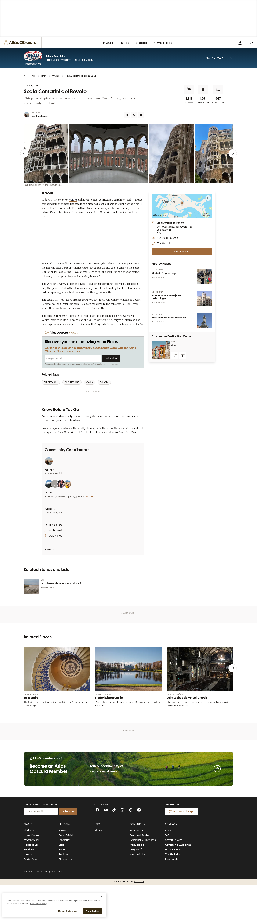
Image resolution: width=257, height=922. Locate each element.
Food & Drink (66, 835)
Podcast (64, 854)
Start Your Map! (214, 58)
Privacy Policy (100, 364)
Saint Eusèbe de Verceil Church (187, 697)
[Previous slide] (24, 153)
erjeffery (70, 496)
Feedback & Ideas (140, 835)
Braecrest (50, 496)
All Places (29, 830)
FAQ (167, 835)
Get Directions (182, 251)
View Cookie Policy (38, 904)
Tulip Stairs (31, 697)
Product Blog (137, 845)
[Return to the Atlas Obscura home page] (21, 42)
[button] (189, 89)
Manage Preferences (67, 911)
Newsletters (66, 859)
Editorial (65, 824)
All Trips (98, 830)
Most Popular (31, 840)
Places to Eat (31, 845)
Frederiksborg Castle (109, 697)
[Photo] (204, 276)
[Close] (101, 896)
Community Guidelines (143, 840)
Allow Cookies (92, 911)
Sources (49, 549)
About (168, 830)
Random (29, 849)
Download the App (183, 811)
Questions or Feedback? (128, 882)
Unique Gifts (137, 849)
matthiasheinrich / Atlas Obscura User (43, 185)
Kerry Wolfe (48, 587)
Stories (63, 830)
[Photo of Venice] (161, 350)
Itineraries (64, 840)
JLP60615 (60, 496)
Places (28, 824)
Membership (137, 830)
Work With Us (137, 854)
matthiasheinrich (40, 116)
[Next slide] (232, 153)
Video (62, 849)
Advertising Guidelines (178, 845)
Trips (97, 824)
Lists (61, 845)
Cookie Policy (173, 854)
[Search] (251, 42)
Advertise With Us (175, 840)
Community (137, 824)
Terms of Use (113, 364)
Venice (73, 200)
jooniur (80, 496)
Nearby (28, 854)
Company (171, 824)
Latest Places (31, 835)
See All (89, 496)
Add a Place (31, 859)
